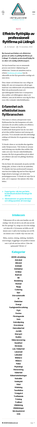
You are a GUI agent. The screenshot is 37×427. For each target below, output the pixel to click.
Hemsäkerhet (18, 328)
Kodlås (18, 337)
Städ (18, 384)
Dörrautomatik (18, 296)
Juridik (18, 331)
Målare (18, 361)
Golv (19, 319)
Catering (18, 290)
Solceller (18, 378)
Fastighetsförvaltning (18, 307)
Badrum (18, 275)
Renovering (18, 370)
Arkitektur (18, 269)
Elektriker (18, 301)
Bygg (18, 287)
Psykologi (18, 367)
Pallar (18, 364)
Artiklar (18, 272)
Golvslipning (18, 322)
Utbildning (18, 405)
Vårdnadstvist (18, 411)
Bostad (18, 284)
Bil (18, 278)
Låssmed (18, 352)
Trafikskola (18, 396)
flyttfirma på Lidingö (14, 73)
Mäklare (18, 358)
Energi (18, 304)
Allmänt (18, 263)
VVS (18, 414)
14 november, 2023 (26, 47)
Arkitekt (18, 266)
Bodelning (18, 281)
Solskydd (18, 381)
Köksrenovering (18, 340)
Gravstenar (18, 325)
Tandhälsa (18, 390)
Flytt (18, 29)
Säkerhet (18, 373)
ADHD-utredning (18, 257)
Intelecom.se (13, 423)
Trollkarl (18, 402)
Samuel (11, 47)
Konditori (18, 343)
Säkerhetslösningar (18, 375)
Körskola (18, 346)
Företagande (18, 316)
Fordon (18, 313)
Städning (18, 387)
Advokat (18, 260)
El (18, 298)
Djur (18, 293)
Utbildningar (18, 408)
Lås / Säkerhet (18, 349)
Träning (18, 399)
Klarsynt (18, 334)
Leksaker (18, 355)
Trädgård (18, 393)
